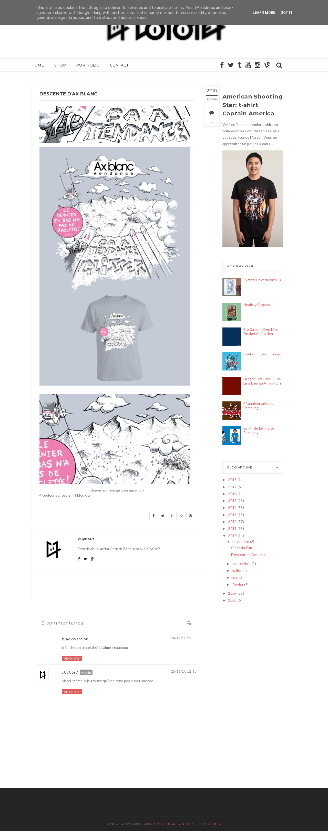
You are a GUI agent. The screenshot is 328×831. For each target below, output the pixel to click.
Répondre (71, 658)
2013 (232, 514)
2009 (232, 593)
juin (235, 577)
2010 (232, 535)
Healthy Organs (256, 304)
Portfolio (88, 65)
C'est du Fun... (242, 547)
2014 (232, 507)
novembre (240, 541)
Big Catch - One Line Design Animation (260, 331)
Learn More (264, 12)
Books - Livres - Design (262, 354)
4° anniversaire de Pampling (258, 405)
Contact (119, 65)
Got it (287, 12)
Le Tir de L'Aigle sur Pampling (259, 430)
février (237, 584)
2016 (232, 493)
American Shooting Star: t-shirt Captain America (252, 105)
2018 (232, 479)
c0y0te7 (70, 672)
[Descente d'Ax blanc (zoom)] (114, 439)
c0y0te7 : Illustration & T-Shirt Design (185, 824)
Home (38, 65)
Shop (60, 65)
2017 (232, 487)
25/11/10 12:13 (184, 671)
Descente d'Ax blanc (248, 554)
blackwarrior (75, 638)
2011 (232, 528)
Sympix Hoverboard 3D (262, 280)
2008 (232, 600)
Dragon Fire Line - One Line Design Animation (262, 381)
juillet (237, 570)
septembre (241, 563)
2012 (232, 521)
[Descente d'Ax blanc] (114, 266)
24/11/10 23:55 (184, 638)
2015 (232, 500)
